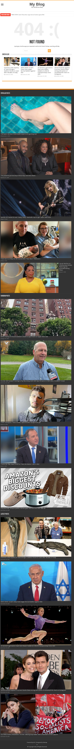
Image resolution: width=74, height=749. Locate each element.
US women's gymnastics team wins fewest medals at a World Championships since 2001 (32, 14)
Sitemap (45, 742)
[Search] (49, 50)
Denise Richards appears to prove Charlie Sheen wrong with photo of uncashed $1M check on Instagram (62, 71)
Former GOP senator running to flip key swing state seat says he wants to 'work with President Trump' (33, 381)
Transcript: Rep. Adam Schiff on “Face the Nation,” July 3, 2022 (20, 464)
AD (34, 742)
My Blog (37, 4)
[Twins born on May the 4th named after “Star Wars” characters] (36, 239)
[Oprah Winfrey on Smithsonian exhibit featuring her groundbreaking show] (29, 278)
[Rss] (37, 745)
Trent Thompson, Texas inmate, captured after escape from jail (21, 422)
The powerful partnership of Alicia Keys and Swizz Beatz (18, 175)
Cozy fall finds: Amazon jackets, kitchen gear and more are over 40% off (23, 508)
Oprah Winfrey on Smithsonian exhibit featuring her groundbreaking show (65, 267)
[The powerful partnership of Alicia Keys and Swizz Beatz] (36, 156)
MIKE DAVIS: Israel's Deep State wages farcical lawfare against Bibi (28, 70)
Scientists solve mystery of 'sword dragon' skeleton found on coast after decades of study (11, 70)
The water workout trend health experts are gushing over (19, 134)
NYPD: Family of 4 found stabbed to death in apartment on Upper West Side (24, 336)
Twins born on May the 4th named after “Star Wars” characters (20, 259)
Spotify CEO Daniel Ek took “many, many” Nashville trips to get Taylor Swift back (26, 217)
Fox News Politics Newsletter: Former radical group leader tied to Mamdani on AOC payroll (29, 734)
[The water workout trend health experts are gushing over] (36, 114)
